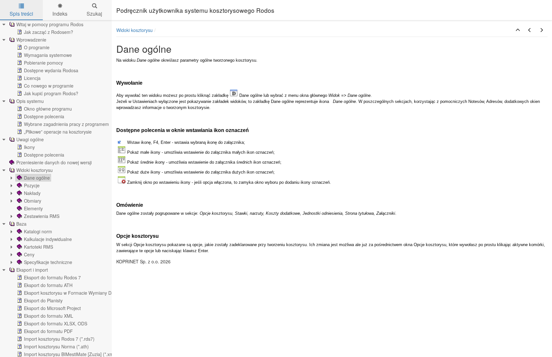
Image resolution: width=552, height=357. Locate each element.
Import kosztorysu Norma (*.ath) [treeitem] (56, 346)
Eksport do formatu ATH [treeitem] (48, 285)
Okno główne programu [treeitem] (48, 108)
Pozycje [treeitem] (32, 185)
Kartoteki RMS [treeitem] (38, 247)
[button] (518, 30)
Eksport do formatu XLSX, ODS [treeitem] (55, 323)
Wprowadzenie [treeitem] (31, 39)
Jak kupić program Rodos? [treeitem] (51, 93)
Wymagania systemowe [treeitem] (48, 55)
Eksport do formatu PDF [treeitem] (48, 331)
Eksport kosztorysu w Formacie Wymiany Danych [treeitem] (74, 293)
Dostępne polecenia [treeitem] (44, 116)
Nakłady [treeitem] (32, 193)
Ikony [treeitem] (29, 147)
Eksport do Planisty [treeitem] (43, 300)
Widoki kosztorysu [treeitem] (34, 170)
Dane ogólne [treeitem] (37, 178)
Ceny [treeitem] (29, 254)
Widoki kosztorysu (134, 30)
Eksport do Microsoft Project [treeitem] (52, 308)
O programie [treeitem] (37, 47)
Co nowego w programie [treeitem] (48, 85)
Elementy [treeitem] (33, 208)
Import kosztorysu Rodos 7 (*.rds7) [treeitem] (59, 339)
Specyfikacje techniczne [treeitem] (48, 262)
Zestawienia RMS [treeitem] (41, 216)
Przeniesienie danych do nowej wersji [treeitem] (54, 162)
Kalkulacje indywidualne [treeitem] (48, 239)
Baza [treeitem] (21, 224)
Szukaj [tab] (94, 13)
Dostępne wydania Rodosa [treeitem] (51, 70)
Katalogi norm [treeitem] (38, 231)
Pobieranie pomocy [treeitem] (43, 62)
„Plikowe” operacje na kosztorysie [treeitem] (58, 131)
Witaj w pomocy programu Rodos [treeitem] (49, 24)
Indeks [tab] (59, 13)
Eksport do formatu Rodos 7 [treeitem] (52, 277)
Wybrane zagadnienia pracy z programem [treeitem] (66, 124)
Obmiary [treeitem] (32, 201)
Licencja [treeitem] (32, 78)
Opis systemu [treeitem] (30, 101)
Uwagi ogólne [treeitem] (30, 139)
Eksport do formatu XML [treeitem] (48, 316)
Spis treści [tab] (21, 13)
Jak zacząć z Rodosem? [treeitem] (48, 32)
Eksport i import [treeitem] (32, 270)
